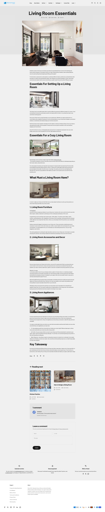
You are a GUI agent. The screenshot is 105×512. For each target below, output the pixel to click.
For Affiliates (12, 490)
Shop (31, 3)
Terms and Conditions (14, 495)
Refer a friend (13, 492)
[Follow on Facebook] (5, 507)
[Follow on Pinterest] (14, 507)
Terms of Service (63, 429)
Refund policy (13, 501)
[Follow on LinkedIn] (17, 507)
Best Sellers (36, 3)
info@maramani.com (19, 471)
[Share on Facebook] (34, 356)
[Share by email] (43, 356)
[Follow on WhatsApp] (20, 507)
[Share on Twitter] (37, 356)
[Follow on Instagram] (11, 507)
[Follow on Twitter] (8, 507)
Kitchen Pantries (35, 394)
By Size (43, 3)
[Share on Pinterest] (40, 356)
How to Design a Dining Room (63, 385)
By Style (50, 3)
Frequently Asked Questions (16, 488)
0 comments (58, 389)
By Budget (58, 3)
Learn (73, 3)
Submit (36, 447)
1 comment (61, 17)
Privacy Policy (55, 429)
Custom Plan (66, 3)
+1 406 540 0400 (8, 472)
